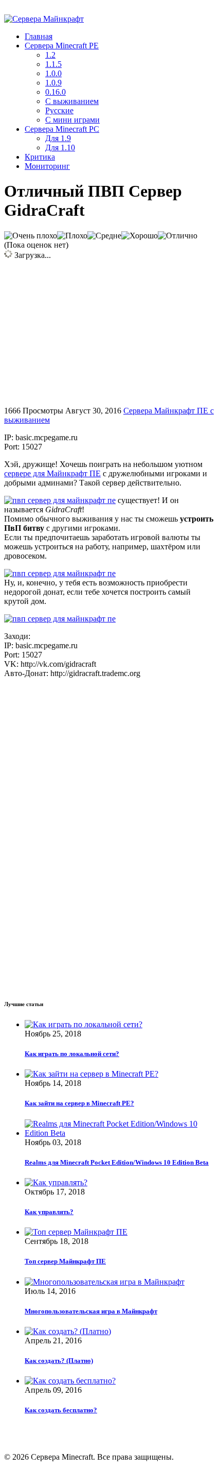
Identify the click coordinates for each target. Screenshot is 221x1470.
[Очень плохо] (30, 235)
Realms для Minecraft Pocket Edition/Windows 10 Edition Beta (117, 1162)
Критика (40, 156)
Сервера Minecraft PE (62, 45)
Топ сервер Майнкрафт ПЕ (65, 1261)
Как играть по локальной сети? (72, 1054)
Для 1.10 (60, 147)
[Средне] (104, 235)
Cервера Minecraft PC (62, 129)
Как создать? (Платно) (59, 1360)
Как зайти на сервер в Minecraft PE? (79, 1103)
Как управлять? (49, 1212)
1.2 (50, 54)
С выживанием (72, 101)
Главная (38, 36)
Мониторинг (47, 166)
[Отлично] (177, 235)
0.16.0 (55, 92)
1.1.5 (53, 64)
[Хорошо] (139, 235)
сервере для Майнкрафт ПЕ (52, 473)
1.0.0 (53, 73)
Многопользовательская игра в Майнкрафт (91, 1311)
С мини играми (72, 119)
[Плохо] (72, 235)
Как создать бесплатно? (61, 1410)
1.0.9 (53, 82)
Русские (59, 110)
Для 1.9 (58, 138)
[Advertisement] (90, 332)
